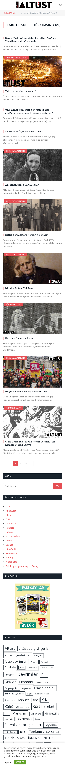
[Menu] (5, 5)
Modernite (9, 719)
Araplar (34, 662)
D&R (8, 519)
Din (44, 674)
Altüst (10, 648)
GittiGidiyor (11, 523)
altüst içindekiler (18, 655)
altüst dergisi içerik (33, 648)
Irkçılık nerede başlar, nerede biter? (26, 391)
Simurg (9, 557)
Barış (22, 668)
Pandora (10, 527)
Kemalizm (23, 700)
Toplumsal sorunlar (44, 731)
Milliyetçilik (52, 713)
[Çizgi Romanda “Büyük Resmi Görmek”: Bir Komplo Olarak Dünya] (32, 422)
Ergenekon (26, 688)
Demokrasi (47, 667)
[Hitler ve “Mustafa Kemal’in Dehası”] (32, 215)
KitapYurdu (11, 510)
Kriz (45, 699)
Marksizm (19, 713)
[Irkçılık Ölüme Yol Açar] (32, 268)
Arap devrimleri (16, 661)
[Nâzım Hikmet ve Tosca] (32, 318)
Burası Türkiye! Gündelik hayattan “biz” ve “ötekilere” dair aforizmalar (30, 39)
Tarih (23, 731)
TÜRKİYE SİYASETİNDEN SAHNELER (29, 738)
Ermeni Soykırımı (14, 693)
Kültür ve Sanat (13, 304)
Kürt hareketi (44, 706)
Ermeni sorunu (44, 688)
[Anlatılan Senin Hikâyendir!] (32, 165)
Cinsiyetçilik (32, 667)
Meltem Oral (36, 714)
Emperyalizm (12, 688)
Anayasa (38, 655)
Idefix (8, 515)
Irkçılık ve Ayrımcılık (15, 151)
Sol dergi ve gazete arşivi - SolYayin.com (25, 566)
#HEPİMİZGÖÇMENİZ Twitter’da (24, 131)
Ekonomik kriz (42, 682)
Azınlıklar (10, 667)
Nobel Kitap (11, 561)
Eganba (9, 544)
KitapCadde (11, 549)
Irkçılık (29, 694)
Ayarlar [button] (8, 762)
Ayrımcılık (45, 662)
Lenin (7, 714)
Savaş (37, 719)
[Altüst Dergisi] (34, 5)
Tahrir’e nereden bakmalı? (20, 91)
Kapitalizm (10, 699)
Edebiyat (10, 682)
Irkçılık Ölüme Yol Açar (19, 288)
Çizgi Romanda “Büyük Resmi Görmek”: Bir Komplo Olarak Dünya (30, 443)
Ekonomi (26, 681)
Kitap (35, 700)
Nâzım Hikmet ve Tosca (19, 338)
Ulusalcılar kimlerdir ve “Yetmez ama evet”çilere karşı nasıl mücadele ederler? (29, 111)
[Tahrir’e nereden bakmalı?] (32, 71)
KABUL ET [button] (20, 762)
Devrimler (27, 674)
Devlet (9, 675)
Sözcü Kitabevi (13, 536)
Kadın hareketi (42, 693)
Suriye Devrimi (10, 732)
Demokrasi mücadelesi (16, 57)
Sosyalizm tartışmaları (23, 724)
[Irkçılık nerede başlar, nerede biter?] (32, 372)
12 (36, 463)
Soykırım (51, 725)
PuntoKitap (11, 553)
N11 (8, 506)
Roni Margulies (24, 718)
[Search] (60, 5)
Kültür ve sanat (17, 706)
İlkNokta (10, 540)
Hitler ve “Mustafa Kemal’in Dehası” (26, 234)
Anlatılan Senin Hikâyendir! (22, 184)
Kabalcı (9, 532)
